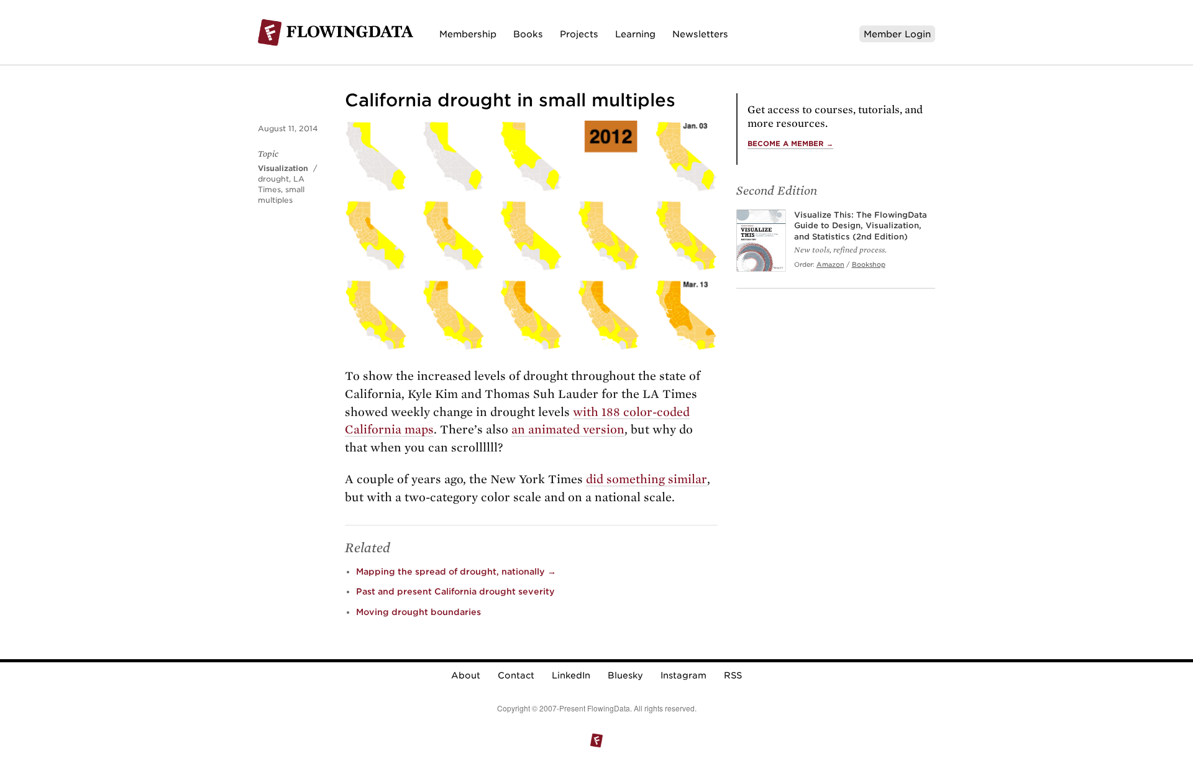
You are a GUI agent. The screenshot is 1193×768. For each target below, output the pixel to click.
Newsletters (700, 34)
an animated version (567, 429)
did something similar (646, 479)
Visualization (283, 168)
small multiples (281, 195)
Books (528, 34)
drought (273, 178)
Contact (516, 675)
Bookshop (868, 264)
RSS (733, 675)
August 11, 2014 (288, 128)
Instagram (683, 675)
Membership (467, 34)
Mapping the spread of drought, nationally (456, 571)
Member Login (897, 34)
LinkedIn (571, 675)
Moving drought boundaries (418, 612)
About (465, 675)
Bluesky (625, 675)
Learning (635, 34)
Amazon (830, 264)
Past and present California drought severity (455, 591)
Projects (579, 34)
